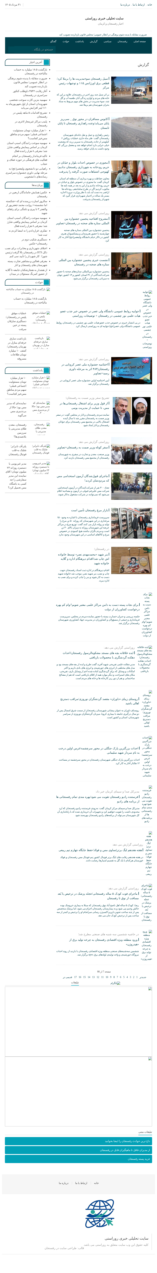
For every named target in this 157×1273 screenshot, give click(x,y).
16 (80, 977)
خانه (149, 4)
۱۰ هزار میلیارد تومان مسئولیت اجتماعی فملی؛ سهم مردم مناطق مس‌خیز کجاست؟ (28, 134)
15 (84, 977)
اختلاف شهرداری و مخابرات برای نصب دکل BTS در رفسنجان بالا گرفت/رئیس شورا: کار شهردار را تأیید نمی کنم (26, 252)
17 (75, 977)
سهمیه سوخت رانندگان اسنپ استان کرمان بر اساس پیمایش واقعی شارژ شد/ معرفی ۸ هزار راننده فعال (27, 147)
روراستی (100, 1244)
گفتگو (53, 41)
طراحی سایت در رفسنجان (60, 1248)
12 (98, 977)
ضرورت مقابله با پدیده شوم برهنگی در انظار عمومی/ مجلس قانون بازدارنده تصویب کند (103, 34)
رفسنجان (122, 41)
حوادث (66, 41)
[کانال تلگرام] (115, 983)
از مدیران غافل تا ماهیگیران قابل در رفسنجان (125, 1150)
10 (107, 977)
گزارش (94, 41)
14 (89, 977)
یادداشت (79, 41)
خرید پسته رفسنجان (139, 1158)
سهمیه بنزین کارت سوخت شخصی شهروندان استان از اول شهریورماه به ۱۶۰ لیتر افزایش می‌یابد (26, 103)
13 (93, 977)
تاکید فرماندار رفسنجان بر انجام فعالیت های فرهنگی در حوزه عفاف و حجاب (27, 159)
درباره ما (125, 4)
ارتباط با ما (139, 4)
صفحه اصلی (139, 41)
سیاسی (107, 41)
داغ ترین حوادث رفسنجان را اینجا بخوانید (127, 1141)
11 (102, 977)
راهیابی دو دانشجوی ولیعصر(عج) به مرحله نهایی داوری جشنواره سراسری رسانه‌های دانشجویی (26, 172)
